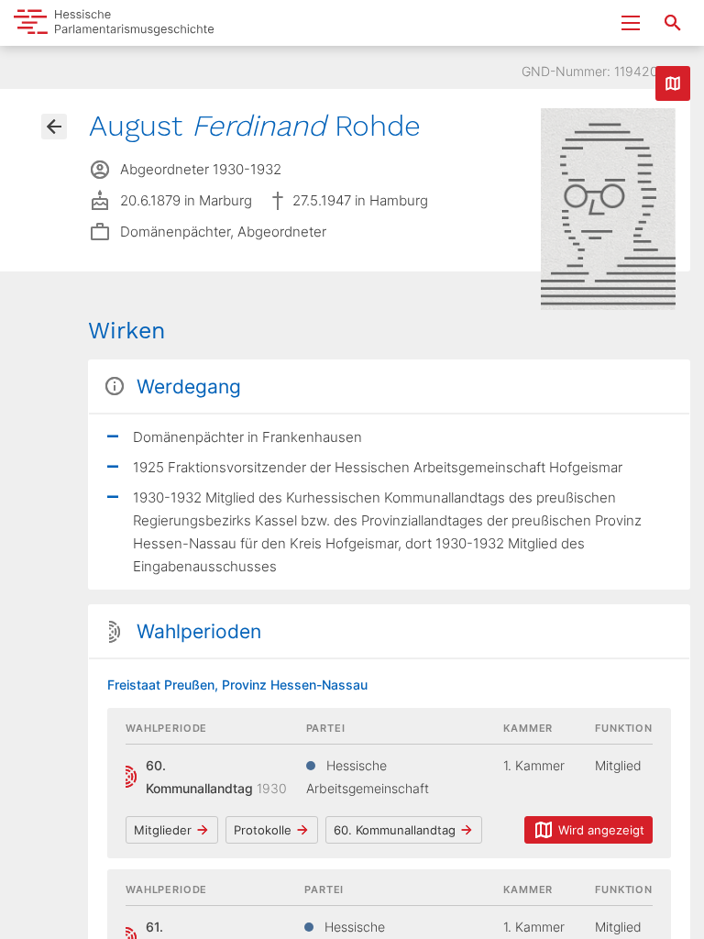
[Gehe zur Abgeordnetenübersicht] (54, 126)
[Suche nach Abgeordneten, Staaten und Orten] (672, 23)
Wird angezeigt (601, 830)
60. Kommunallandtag (395, 830)
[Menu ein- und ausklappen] (630, 23)
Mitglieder (163, 830)
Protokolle (263, 830)
